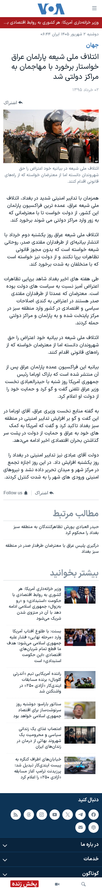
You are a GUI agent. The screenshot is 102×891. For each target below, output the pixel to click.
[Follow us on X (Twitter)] (67, 814)
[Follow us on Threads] (29, 814)
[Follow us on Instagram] (41, 814)
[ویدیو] (57, 884)
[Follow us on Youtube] (55, 814)
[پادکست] (93, 827)
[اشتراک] (80, 827)
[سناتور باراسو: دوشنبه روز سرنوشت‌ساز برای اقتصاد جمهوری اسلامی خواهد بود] (79, 710)
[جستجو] (83, 884)
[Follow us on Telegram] (80, 814)
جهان (92, 45)
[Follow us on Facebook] (93, 814)
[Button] (13, 102)
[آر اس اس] (16, 814)
